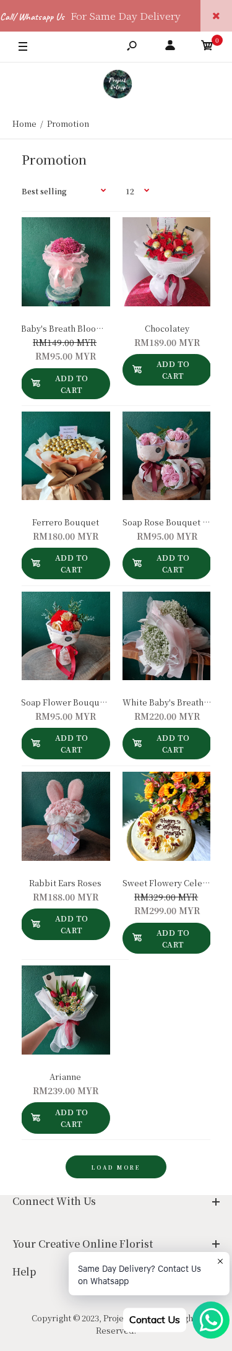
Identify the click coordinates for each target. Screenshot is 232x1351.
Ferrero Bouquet (65, 522)
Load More (116, 1167)
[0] (207, 47)
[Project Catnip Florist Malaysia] (116, 85)
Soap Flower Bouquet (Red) (76, 702)
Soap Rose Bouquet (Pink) (174, 522)
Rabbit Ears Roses (65, 883)
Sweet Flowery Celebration (177, 883)
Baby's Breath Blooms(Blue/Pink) (87, 328)
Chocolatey (166, 328)
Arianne (65, 1076)
